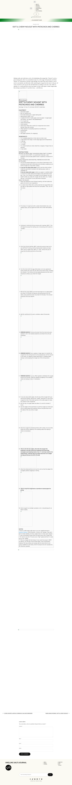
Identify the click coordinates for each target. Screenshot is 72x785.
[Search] (50, 774)
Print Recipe (23, 100)
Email (20, 743)
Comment (20, 726)
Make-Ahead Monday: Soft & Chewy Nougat (57, 713)
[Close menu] (35, 2)
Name (20, 738)
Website (20, 748)
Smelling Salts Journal (16, 763)
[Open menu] (31, 8)
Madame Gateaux (23, 532)
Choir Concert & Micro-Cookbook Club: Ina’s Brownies (18, 713)
